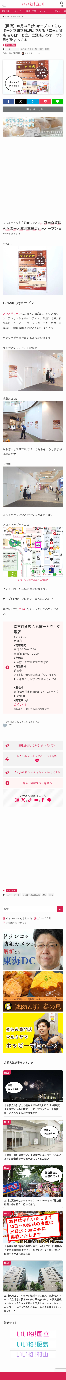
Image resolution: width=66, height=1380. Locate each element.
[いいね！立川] (33, 4)
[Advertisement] (33, 176)
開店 (47, 49)
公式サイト (20, 704)
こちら (23, 609)
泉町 (41, 49)
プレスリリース (12, 313)
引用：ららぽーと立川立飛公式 (32, 580)
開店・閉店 (10, 45)
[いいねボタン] (5, 725)
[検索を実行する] (60, 909)
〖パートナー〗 (12, 49)
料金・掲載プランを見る (37, 783)
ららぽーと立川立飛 (29, 49)
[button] (8, 101)
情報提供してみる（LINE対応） (37, 745)
